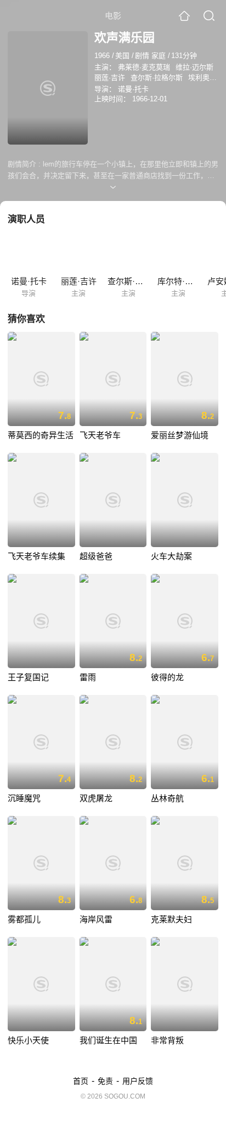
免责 (105, 1081)
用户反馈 (137, 1081)
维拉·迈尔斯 (194, 67)
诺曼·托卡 (133, 89)
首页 (80, 1081)
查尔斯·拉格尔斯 (157, 77)
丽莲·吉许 (109, 77)
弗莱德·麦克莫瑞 (144, 67)
